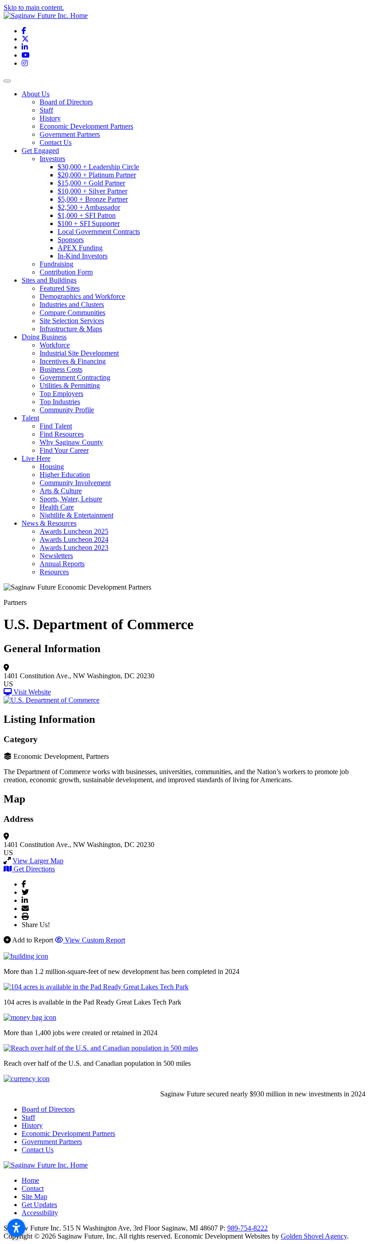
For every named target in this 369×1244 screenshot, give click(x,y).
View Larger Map (38, 861)
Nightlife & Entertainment (76, 515)
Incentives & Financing (73, 361)
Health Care (57, 507)
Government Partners (70, 134)
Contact (33, 1188)
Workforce (55, 345)
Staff (46, 110)
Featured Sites (60, 288)
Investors (52, 158)
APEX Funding (80, 248)
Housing (52, 466)
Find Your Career (64, 450)
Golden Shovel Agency (314, 1236)
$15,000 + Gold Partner (91, 183)
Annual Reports (62, 564)
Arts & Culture (61, 491)
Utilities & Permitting (70, 385)
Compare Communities (72, 312)
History (50, 118)
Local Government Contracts (99, 231)
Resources (54, 572)
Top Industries (60, 402)
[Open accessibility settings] (16, 1228)
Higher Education (65, 474)
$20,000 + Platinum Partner (97, 175)
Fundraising (56, 264)
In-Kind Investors (83, 256)
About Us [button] (36, 94)
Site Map (34, 1196)
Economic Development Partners (86, 126)
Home (30, 1180)
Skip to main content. (34, 7)
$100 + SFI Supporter (89, 223)
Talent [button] (30, 418)
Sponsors (71, 239)
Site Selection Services (72, 321)
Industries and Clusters (72, 304)
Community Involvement (75, 483)
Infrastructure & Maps (71, 329)
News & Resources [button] (49, 523)
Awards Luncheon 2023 (74, 547)
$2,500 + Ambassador (89, 207)
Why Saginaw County (71, 442)
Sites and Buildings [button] (49, 280)
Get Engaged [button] (40, 150)
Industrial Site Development (79, 353)
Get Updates (39, 1204)
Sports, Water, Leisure (71, 499)
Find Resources (62, 434)
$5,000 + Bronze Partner (93, 199)
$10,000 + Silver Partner (92, 191)
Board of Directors (66, 102)
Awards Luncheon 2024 (74, 539)
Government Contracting (75, 377)
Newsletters (56, 555)
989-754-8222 (247, 1228)
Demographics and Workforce (82, 296)
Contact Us (56, 142)
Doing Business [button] (44, 337)
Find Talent (56, 426)
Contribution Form (66, 272)
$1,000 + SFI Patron (87, 215)
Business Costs (61, 369)
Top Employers (61, 393)
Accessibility (40, 1213)
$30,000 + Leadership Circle (98, 167)
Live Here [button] (36, 458)
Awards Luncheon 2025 (74, 531)
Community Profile (67, 410)
